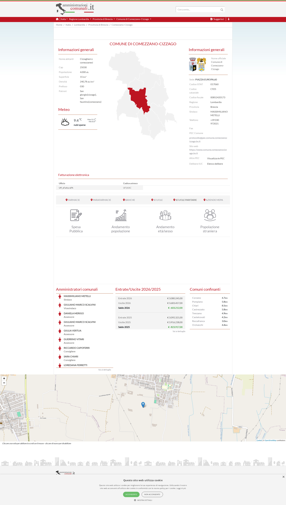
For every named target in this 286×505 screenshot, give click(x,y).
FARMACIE (74, 199)
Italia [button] (63, 19)
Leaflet (259, 440)
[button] (143, 500)
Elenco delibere (215, 163)
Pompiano (197, 301)
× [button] (283, 477)
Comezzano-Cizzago (122, 24)
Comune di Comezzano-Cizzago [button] (132, 19)
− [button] (4, 383)
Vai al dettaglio (104, 370)
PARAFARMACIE (102, 199)
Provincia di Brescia (98, 24)
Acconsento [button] (131, 494)
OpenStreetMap (270, 440)
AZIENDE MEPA (214, 199)
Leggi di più (181, 488)
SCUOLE (158, 199)
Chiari (195, 305)
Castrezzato (198, 309)
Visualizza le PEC (216, 158)
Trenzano (197, 313)
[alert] (143, 489)
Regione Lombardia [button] (79, 19)
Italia (68, 24)
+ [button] (4, 378)
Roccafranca (198, 321)
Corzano (196, 297)
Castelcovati (198, 317)
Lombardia (79, 24)
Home (59, 24)
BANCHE (130, 199)
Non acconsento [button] (152, 494)
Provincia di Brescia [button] (103, 19)
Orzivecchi (197, 324)
